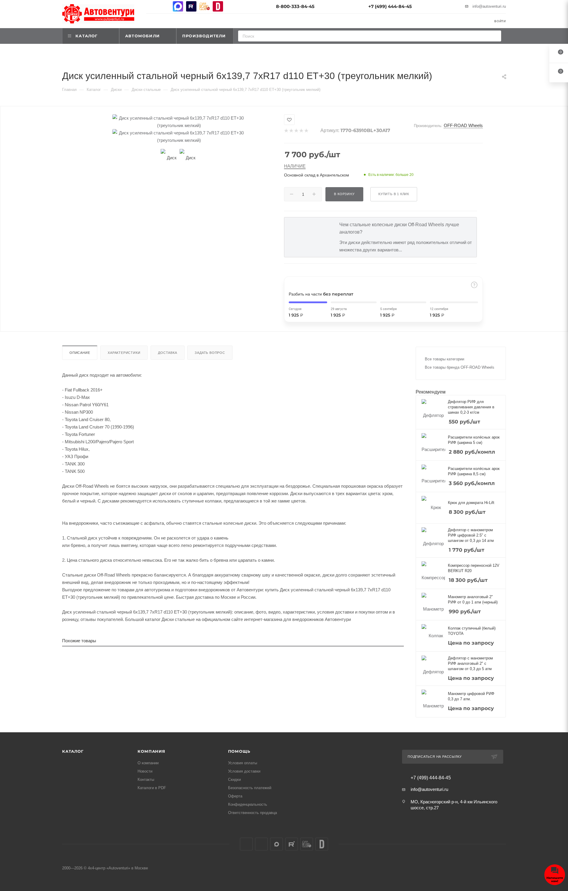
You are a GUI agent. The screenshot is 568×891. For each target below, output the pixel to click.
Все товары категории (444, 359)
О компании (148, 763)
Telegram (164, 6)
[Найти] (494, 35)
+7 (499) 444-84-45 (390, 6)
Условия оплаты (242, 763)
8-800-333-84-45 (295, 6)
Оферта (235, 796)
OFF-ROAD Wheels (463, 125)
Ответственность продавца (252, 812)
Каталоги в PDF (152, 788)
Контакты (146, 779)
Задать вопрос (210, 352)
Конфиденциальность (247, 804)
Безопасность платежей (249, 788)
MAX (178, 6)
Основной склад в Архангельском (316, 175)
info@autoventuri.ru (489, 6)
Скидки (234, 779)
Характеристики (124, 352)
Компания (151, 751)
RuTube (191, 6)
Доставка (167, 352)
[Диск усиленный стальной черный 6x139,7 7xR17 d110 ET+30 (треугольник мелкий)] (179, 121)
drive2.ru (218, 6)
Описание (80, 352)
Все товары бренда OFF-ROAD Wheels (459, 367)
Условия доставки (244, 771)
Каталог (73, 751)
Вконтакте (151, 6)
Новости (145, 771)
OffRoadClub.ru (204, 6)
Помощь (239, 751)
